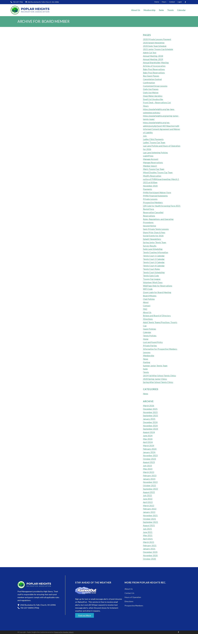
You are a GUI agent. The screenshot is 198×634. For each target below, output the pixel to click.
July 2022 (147, 495)
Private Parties (150, 345)
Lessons (146, 352)
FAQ (145, 309)
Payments (147, 189)
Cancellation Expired (152, 79)
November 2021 (150, 515)
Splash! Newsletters (152, 239)
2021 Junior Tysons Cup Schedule (158, 49)
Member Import (150, 166)
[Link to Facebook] (185, 2)
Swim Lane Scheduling (152, 249)
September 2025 (150, 415)
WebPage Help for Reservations (157, 286)
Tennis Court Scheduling (154, 272)
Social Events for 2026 (153, 235)
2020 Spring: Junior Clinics (155, 379)
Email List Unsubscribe (153, 99)
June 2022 (147, 499)
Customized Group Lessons (155, 86)
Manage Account (150, 159)
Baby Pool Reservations (154, 69)
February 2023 (149, 475)
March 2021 (148, 542)
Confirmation (149, 82)
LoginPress (148, 156)
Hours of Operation (133, 597)
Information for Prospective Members (160, 349)
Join (145, 136)
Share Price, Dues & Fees (154, 232)
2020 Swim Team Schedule (154, 46)
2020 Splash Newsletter (154, 42)
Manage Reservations (153, 162)
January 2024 (149, 452)
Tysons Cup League (151, 279)
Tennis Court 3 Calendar (154, 262)
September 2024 (150, 429)
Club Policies (149, 299)
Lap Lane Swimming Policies (155, 152)
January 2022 (149, 512)
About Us (147, 312)
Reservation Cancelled (153, 212)
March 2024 (148, 445)
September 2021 (150, 522)
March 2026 (148, 405)
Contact (146, 305)
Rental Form (148, 209)
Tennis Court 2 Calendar (154, 259)
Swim (145, 369)
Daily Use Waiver (151, 92)
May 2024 (147, 439)
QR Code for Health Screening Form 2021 (161, 206)
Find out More (84, 615)
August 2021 (149, 525)
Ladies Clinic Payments (153, 139)
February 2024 (149, 449)
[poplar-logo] (30, 10)
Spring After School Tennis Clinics (158, 382)
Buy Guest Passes (151, 76)
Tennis (146, 372)
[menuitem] (156, 2)
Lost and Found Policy (153, 342)
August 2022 (149, 492)
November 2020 (150, 186)
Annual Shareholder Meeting (156, 62)
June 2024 (147, 435)
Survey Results (149, 246)
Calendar (147, 332)
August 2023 (149, 462)
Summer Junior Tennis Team (155, 365)
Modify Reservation (152, 176)
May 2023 (147, 469)
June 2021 (147, 532)
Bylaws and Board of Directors (157, 315)
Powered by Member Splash (64, 632)
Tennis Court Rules (151, 269)
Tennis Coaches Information (155, 252)
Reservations (149, 216)
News (145, 359)
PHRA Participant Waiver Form (157, 192)
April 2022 (148, 502)
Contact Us (129, 593)
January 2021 (149, 549)
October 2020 (149, 559)
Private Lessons (150, 199)
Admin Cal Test (149, 52)
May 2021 (147, 535)
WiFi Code (147, 289)
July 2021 (147, 529)
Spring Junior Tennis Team (154, 242)
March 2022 (148, 505)
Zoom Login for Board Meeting (157, 292)
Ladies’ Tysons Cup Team (154, 142)
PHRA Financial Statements (155, 196)
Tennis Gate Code (151, 275)
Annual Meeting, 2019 (153, 59)
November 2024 (150, 425)
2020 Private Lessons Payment (157, 39)
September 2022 (150, 489)
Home (145, 339)
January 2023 (149, 479)
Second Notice (149, 226)
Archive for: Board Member (44, 21)
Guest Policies (149, 329)
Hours (146, 106)
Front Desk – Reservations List (157, 102)
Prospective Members (153, 202)
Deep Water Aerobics (152, 96)
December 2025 (150, 409)
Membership (148, 355)
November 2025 (150, 412)
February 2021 (149, 545)
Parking (146, 362)
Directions (148, 319)
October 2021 (149, 519)
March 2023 (148, 472)
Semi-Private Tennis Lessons (156, 229)
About (146, 302)
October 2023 (149, 459)
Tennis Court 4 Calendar (154, 265)
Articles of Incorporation (154, 66)
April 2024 (148, 442)
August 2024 (149, 432)
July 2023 (147, 465)
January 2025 (149, 419)
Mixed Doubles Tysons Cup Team (158, 172)
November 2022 (150, 482)
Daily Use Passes (150, 89)
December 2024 (150, 422)
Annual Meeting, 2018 (153, 56)
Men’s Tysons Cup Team (153, 169)
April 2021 (148, 539)
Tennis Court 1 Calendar (154, 256)
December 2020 (150, 552)
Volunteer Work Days (152, 282)
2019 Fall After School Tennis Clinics (159, 375)
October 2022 (149, 485)
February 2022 (149, 509)
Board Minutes (149, 295)
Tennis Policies (149, 335)
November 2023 (150, 455)
